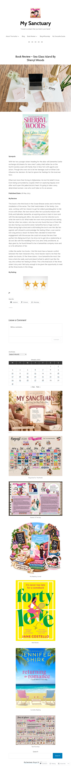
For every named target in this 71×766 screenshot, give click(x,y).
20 (35, 377)
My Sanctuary (35, 23)
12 (27, 373)
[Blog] (32, 42)
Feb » (38, 387)
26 (27, 380)
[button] (61, 411)
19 (27, 377)
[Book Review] (35, 42)
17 (12, 377)
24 (12, 380)
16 (58, 373)
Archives (12, 352)
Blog (23, 36)
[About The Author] (29, 42)
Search (35, 752)
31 (12, 384)
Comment (56, 339)
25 (20, 380)
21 (43, 377)
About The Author (11, 36)
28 (43, 380)
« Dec (33, 387)
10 (12, 373)
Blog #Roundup (45, 36)
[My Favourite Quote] (41, 42)
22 (50, 377)
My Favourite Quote (58, 36)
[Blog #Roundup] (38, 42)
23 (58, 377)
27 (35, 380)
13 (35, 373)
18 (20, 377)
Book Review (31, 36)
